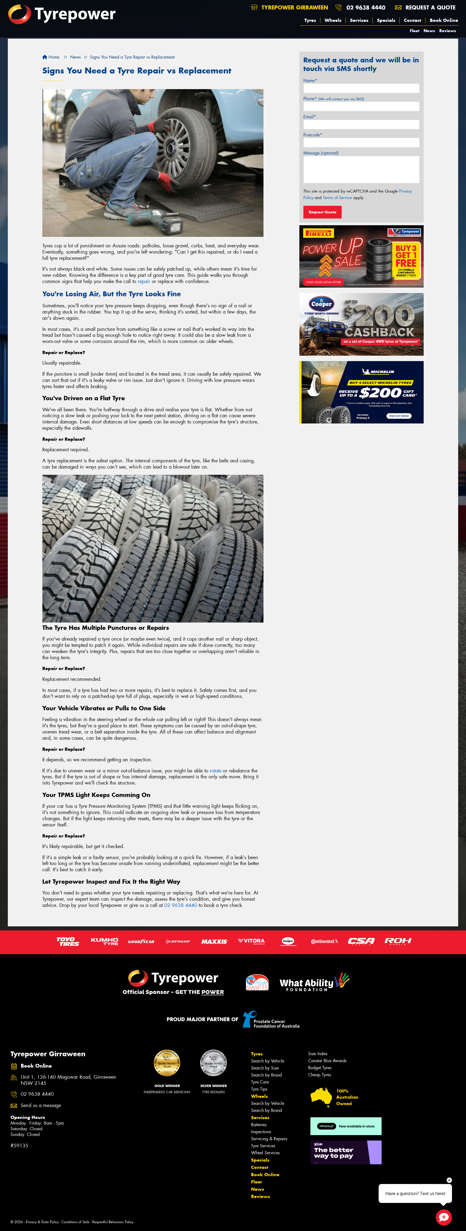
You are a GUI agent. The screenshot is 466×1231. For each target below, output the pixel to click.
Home (53, 57)
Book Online (444, 20)
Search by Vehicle (267, 1061)
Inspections (261, 1132)
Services (359, 20)
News (429, 30)
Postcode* (312, 135)
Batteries (258, 1125)
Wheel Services (265, 1153)
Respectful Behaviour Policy (112, 1222)
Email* (309, 117)
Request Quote (322, 212)
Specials (386, 20)
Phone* (333, 99)
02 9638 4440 (366, 7)
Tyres (310, 20)
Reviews (447, 30)
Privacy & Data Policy (42, 1222)
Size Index (317, 1054)
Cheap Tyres (319, 1075)
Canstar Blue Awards (327, 1061)
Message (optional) (321, 153)
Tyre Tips (259, 1089)
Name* (310, 80)
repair (144, 281)
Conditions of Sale (75, 1222)
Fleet (414, 30)
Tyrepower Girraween (294, 7)
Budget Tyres (319, 1068)
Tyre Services (263, 1146)
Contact (412, 20)
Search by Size (265, 1068)
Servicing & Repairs (269, 1139)
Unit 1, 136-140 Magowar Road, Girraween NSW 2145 (68, 1080)
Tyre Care (260, 1082)
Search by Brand (266, 1075)
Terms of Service (337, 197)
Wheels (333, 20)
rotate (215, 771)
